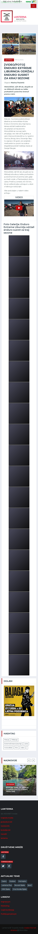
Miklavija (14, 740)
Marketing (5, 906)
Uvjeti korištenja (7, 910)
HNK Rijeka (6, 889)
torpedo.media (7, 818)
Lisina (26, 744)
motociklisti (8, 748)
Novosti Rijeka (20, 885)
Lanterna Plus (7, 885)
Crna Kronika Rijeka (19, 889)
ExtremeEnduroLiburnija (12, 744)
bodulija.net (5, 830)
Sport (30, 885)
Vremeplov (22, 881)
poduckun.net (6, 822)
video (22, 748)
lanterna (4, 838)
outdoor (9, 784)
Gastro (4, 881)
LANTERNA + (9, 60)
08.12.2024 (19, 60)
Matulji (6, 740)
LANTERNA (4, 852)
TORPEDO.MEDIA (7, 861)
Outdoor (12, 881)
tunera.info (5, 826)
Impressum (5, 902)
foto (16, 748)
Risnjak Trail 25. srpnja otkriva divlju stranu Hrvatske (16, 789)
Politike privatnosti (8, 914)
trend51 (4, 834)
